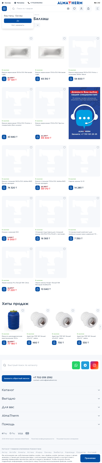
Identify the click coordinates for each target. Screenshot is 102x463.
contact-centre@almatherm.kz (45, 380)
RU (95, 3)
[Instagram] (94, 365)
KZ (99, 3)
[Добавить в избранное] (31, 38)
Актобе (12, 452)
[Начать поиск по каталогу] (13, 8)
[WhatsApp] (76, 365)
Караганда (69, 452)
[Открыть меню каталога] (4, 8)
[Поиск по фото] (68, 8)
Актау (4, 452)
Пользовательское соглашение (67, 439)
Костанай (92, 452)
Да (18, 21)
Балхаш (8, 3)
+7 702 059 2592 (42, 377)
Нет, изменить (17, 25)
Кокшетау (81, 452)
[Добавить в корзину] (4, 79)
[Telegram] (85, 365)
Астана (30, 452)
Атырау (39, 452)
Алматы (21, 452)
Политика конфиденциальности (42, 439)
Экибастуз (58, 452)
